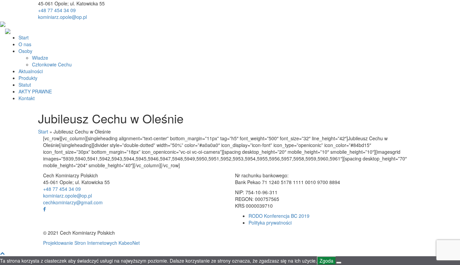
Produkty (28, 78)
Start (24, 37)
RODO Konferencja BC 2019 (279, 215)
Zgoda (326, 260)
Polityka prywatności (270, 222)
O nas (25, 44)
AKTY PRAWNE (35, 91)
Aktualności (31, 71)
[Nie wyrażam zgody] (338, 263)
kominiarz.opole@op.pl (62, 16)
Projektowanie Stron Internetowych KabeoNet (91, 242)
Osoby (25, 51)
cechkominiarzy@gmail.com (73, 202)
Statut (25, 84)
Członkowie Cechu (52, 64)
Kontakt (27, 98)
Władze (40, 57)
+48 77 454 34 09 (57, 10)
